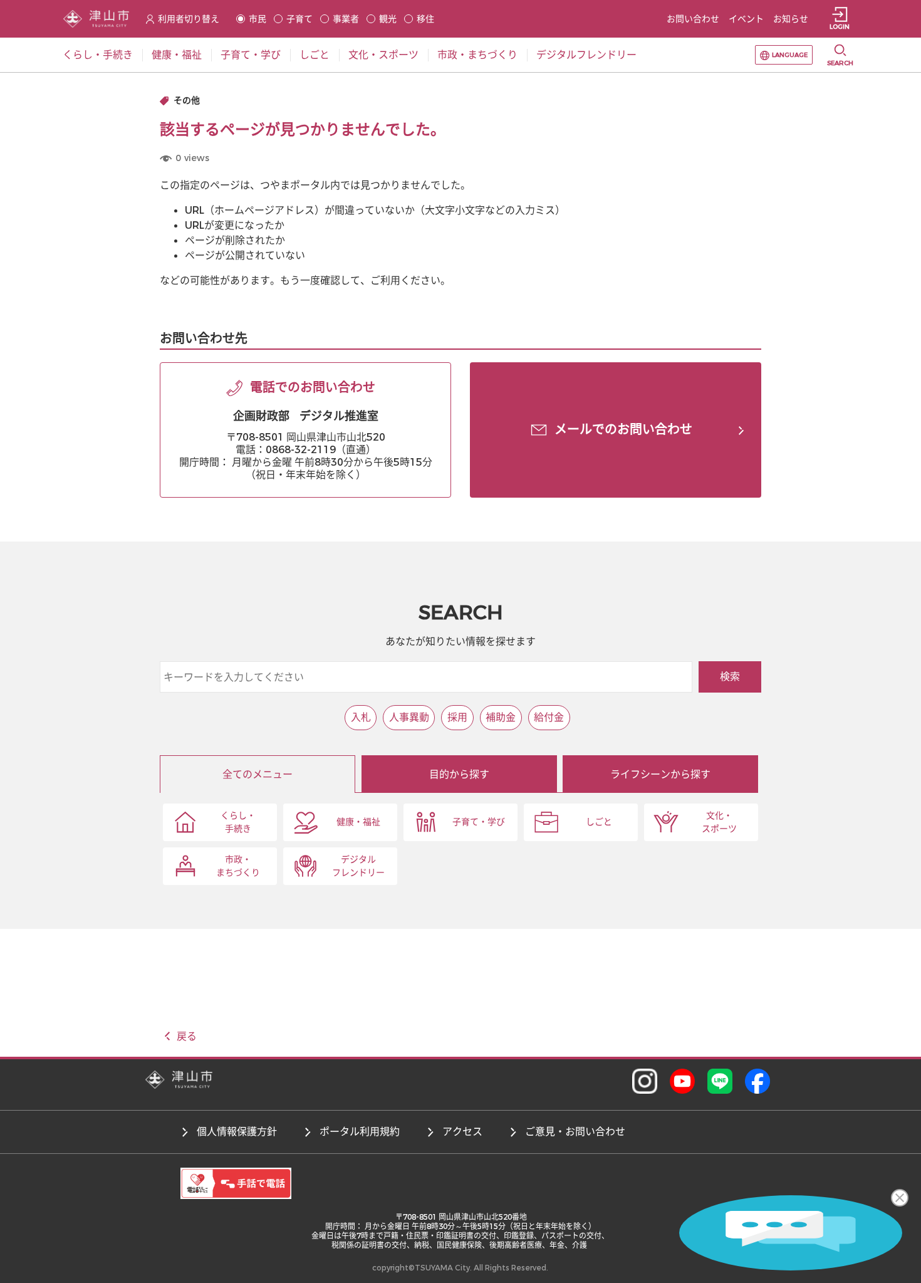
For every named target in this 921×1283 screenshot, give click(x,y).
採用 (457, 717)
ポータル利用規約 (360, 1131)
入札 (361, 717)
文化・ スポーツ (719, 822)
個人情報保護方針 (237, 1131)
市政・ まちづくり (238, 866)
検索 (730, 676)
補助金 (501, 717)
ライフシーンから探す (660, 774)
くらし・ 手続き (238, 822)
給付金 (549, 717)
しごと (599, 822)
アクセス (462, 1131)
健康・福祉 (358, 822)
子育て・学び (478, 822)
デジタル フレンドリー (358, 866)
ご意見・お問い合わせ (575, 1131)
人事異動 (409, 717)
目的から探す (459, 774)
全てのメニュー (257, 774)
